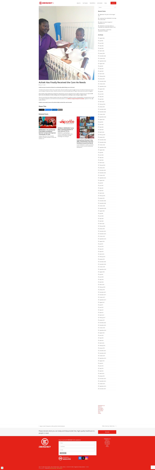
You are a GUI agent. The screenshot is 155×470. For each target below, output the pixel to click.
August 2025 (102, 63)
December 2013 (103, 388)
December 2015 (103, 350)
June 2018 (101, 277)
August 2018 (102, 271)
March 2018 (102, 284)
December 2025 (103, 55)
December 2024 (103, 81)
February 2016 (102, 345)
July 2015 (101, 363)
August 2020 (102, 210)
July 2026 (101, 40)
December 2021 (103, 170)
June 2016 (101, 335)
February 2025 (102, 76)
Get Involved (100, 410)
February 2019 (102, 256)
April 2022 (101, 160)
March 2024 (102, 101)
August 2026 (102, 38)
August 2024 (102, 89)
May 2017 (101, 310)
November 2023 (103, 111)
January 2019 (102, 259)
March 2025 (102, 73)
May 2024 (101, 96)
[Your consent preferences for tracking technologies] (2, 468)
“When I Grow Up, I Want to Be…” (108, 426)
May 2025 (101, 68)
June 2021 (101, 185)
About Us (100, 406)
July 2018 (101, 274)
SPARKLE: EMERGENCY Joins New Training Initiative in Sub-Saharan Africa (66, 129)
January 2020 (102, 228)
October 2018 (102, 266)
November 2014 (103, 381)
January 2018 (102, 289)
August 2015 (102, 360)
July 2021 (101, 183)
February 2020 (102, 226)
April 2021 (101, 190)
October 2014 (102, 383)
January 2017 (102, 320)
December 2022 (103, 139)
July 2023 (101, 122)
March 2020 (102, 223)
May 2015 (101, 368)
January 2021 (102, 198)
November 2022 (103, 142)
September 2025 (103, 61)
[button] (41, 110)
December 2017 (103, 292)
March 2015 (102, 373)
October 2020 (102, 205)
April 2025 (101, 71)
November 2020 (103, 203)
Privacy (99, 413)
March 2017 (102, 315)
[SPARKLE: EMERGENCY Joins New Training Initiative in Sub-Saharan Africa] (66, 121)
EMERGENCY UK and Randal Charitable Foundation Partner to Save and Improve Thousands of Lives (47, 132)
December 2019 (103, 231)
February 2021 (102, 195)
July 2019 (101, 243)
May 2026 (101, 45)
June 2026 (101, 43)
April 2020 (101, 221)
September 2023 (103, 116)
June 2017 (101, 307)
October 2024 (102, 83)
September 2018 (103, 269)
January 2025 (102, 78)
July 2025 (101, 66)
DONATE (113, 3)
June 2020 (101, 216)
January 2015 (102, 376)
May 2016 (101, 337)
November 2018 (103, 264)
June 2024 (101, 94)
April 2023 (101, 129)
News (99, 412)
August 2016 (102, 332)
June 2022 (101, 155)
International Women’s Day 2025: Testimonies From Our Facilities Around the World (85, 141)
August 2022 (102, 149)
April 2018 (101, 282)
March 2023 (102, 132)
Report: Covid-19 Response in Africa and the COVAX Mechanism (52, 426)
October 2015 (102, 355)
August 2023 (102, 119)
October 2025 (102, 58)
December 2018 (103, 261)
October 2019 (102, 236)
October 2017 (102, 297)
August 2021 (102, 180)
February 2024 (102, 104)
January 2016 (102, 348)
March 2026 (102, 50)
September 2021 (103, 177)
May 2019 (101, 249)
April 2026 (101, 48)
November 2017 (103, 294)
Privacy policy (41, 468)
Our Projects (100, 408)
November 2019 (103, 233)
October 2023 (102, 114)
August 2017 (102, 302)
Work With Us (100, 409)
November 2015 (103, 353)
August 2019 (102, 241)
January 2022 (102, 167)
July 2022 (101, 152)
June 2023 (101, 124)
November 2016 (103, 325)
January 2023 (102, 137)
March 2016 (102, 343)
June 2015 (101, 365)
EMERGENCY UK (101, 405)
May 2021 (101, 188)
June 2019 (101, 246)
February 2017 (102, 317)
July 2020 (101, 213)
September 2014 (103, 386)
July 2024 (101, 91)
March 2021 (102, 193)
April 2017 (101, 312)
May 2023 (101, 127)
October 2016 (102, 327)
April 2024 (101, 99)
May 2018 (101, 279)
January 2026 (102, 53)
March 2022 (102, 162)
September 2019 (103, 238)
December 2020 (103, 200)
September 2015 (103, 358)
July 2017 (101, 304)
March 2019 (102, 254)
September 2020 (103, 208)
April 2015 (101, 371)
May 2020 (101, 218)
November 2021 (103, 172)
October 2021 (102, 175)
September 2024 (103, 86)
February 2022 (102, 165)
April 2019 (101, 251)
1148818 (87, 466)
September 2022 (103, 147)
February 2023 (102, 134)
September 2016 (103, 330)
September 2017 (103, 299)
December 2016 (103, 322)
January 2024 (102, 106)
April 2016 (101, 340)
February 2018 (102, 287)
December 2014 (103, 378)
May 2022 (101, 157)
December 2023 (103, 109)
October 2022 (102, 144)
